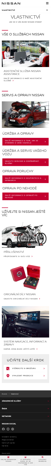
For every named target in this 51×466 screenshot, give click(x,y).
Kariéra (5, 446)
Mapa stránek (8, 440)
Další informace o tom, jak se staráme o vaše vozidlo (21, 141)
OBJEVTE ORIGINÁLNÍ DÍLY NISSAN (21, 299)
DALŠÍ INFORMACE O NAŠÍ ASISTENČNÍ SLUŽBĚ (23, 79)
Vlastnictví (8, 10)
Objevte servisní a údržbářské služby (22, 162)
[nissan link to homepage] (11, 3)
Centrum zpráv (8, 443)
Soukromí (6, 453)
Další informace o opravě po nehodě (21, 196)
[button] (47, 3)
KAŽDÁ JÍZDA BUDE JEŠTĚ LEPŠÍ (19, 349)
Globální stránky (9, 437)
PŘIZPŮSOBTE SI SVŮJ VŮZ (17, 256)
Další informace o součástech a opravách (23, 179)
